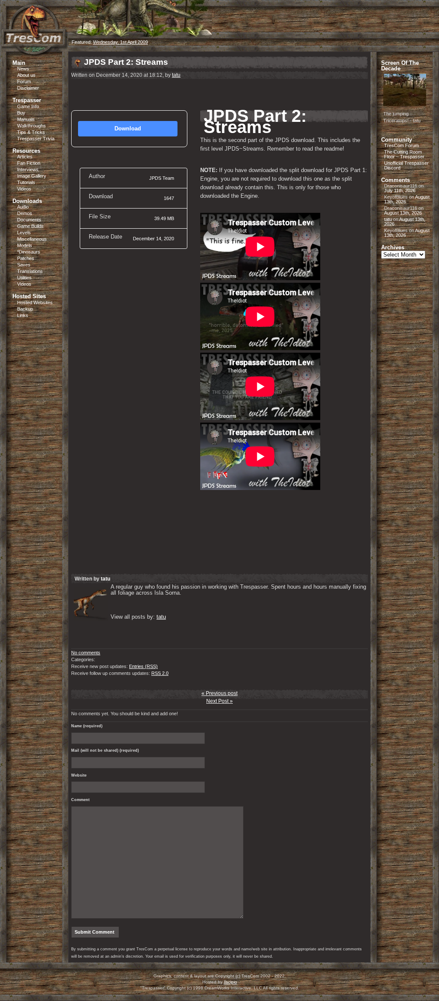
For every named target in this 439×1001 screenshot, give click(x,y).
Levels (24, 232)
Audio (23, 206)
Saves (23, 264)
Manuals (26, 119)
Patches (25, 258)
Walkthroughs (31, 125)
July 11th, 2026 (399, 190)
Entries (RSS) (143, 666)
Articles (25, 156)
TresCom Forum (401, 145)
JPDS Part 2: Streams (126, 62)
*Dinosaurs (28, 251)
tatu (176, 75)
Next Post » (219, 701)
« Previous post (219, 693)
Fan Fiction (28, 163)
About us (26, 75)
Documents (29, 219)
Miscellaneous (32, 239)
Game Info (28, 106)
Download (127, 128)
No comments (85, 652)
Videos (24, 188)
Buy (21, 112)
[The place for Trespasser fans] (34, 50)
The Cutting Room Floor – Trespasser (404, 154)
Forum (24, 81)
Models (24, 245)
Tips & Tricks (31, 132)
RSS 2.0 (159, 673)
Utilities (24, 277)
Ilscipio (230, 982)
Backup (25, 308)
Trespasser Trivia (35, 138)
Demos (24, 213)
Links (22, 315)
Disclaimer (28, 88)
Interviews (28, 169)
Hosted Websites (35, 302)
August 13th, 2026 (403, 212)
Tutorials (26, 182)
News (23, 68)
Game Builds (30, 226)
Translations (30, 271)
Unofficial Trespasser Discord (406, 165)
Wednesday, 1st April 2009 (120, 42)
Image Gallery (31, 175)
